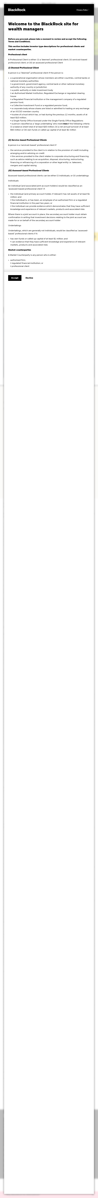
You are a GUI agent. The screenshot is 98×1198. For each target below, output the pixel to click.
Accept (14, 278)
